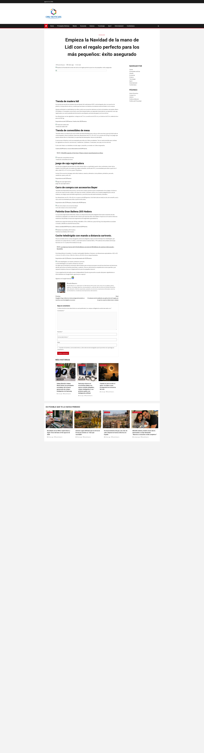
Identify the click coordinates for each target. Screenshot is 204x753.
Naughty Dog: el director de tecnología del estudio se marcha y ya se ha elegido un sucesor (70, 298)
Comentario (61, 310)
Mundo (75, 26)
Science (92, 26)
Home (52, 26)
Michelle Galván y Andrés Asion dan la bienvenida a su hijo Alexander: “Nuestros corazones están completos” (145, 432)
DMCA (131, 97)
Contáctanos (131, 26)
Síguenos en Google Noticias (63, 278)
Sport (109, 26)
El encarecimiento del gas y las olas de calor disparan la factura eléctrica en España (115, 432)
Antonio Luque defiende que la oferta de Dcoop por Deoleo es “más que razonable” (88, 432)
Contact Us (132, 95)
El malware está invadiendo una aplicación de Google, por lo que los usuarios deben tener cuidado (102, 298)
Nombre (60, 331)
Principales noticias (63, 26)
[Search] (158, 26)
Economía (83, 26)
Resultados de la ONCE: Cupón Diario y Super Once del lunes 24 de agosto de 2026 (58, 432)
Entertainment (119, 26)
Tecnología (101, 26)
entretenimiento (137, 412)
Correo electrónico (62, 337)
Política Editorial (134, 99)
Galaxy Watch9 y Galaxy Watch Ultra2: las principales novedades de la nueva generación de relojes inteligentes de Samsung (65, 387)
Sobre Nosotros (133, 93)
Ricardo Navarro (61, 64)
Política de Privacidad (135, 101)
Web (58, 342)
